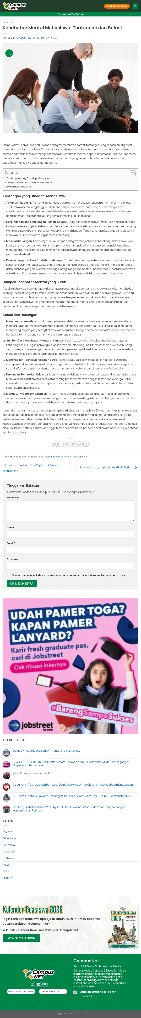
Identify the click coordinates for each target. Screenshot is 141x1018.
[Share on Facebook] (61, 444)
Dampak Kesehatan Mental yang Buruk (29, 182)
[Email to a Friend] (74, 444)
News (6, 865)
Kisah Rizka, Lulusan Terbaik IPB (32, 773)
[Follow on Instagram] (32, 984)
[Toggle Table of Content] (131, 173)
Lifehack (8, 22)
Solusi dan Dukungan (19, 186)
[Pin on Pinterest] (80, 444)
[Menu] (135, 6)
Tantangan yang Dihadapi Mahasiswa (28, 178)
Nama (11, 527)
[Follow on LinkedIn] (39, 984)
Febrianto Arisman (46, 38)
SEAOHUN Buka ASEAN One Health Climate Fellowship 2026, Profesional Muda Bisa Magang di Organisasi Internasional (71, 763)
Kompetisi (9, 851)
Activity (7, 831)
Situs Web (13, 559)
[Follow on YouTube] (45, 984)
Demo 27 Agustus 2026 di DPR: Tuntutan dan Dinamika (46, 750)
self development (77, 456)
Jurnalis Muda (59, 456)
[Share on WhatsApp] (55, 444)
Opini (6, 871)
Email (11, 543)
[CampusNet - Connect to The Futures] (15, 6)
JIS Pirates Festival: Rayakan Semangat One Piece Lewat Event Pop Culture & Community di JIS (72, 796)
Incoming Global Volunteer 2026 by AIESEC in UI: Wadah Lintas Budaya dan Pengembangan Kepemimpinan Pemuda (69, 808)
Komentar (14, 497)
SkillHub (7, 878)
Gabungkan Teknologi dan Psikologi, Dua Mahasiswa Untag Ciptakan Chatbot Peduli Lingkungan (73, 784)
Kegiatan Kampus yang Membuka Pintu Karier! (104, 467)
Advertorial (9, 838)
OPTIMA (81, 1013)
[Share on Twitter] (67, 444)
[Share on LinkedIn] (86, 444)
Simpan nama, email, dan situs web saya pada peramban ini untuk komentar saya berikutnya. (69, 575)
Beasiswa (9, 845)
